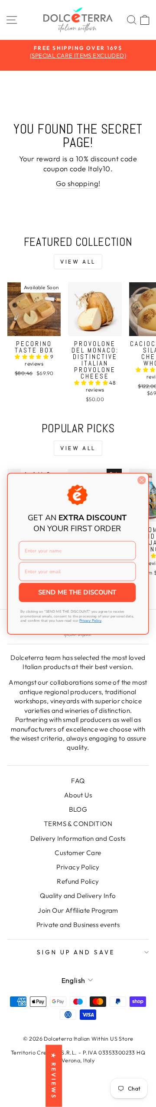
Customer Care (78, 853)
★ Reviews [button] (53, 1076)
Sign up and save (76, 952)
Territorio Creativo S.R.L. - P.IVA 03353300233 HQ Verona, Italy (78, 1056)
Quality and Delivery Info (78, 895)
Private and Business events (78, 925)
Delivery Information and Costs (77, 838)
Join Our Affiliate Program (78, 910)
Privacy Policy (78, 867)
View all (78, 261)
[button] (32, 356)
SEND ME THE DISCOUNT (77, 592)
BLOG (78, 809)
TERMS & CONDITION (78, 824)
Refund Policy (78, 881)
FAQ (77, 781)
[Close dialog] (141, 480)
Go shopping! (78, 183)
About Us (78, 795)
